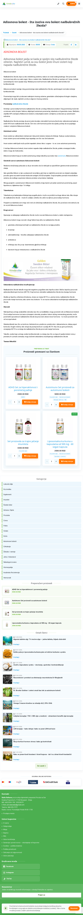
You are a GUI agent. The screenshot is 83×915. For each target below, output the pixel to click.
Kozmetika (7, 489)
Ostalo (5, 531)
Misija (5, 829)
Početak (6, 32)
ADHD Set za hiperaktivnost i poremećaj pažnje (23, 389)
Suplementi (7, 494)
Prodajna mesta (8, 813)
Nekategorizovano (10, 562)
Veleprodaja (7, 826)
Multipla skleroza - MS (60, 400)
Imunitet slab (53, 397)
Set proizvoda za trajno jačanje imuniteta (23, 443)
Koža (5, 536)
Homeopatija (8, 567)
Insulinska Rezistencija (11, 573)
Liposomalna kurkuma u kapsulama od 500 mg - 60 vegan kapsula (60, 444)
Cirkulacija (7, 547)
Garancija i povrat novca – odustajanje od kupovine (21, 843)
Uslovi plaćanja (8, 856)
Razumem (74, 908)
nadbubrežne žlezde (20, 104)
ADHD (23, 397)
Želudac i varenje (9, 552)
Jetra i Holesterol (9, 557)
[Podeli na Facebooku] (71, 44)
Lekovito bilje (8, 484)
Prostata (6, 515)
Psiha (5, 526)
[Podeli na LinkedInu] (76, 44)
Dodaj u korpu (31, 402)
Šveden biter (7, 505)
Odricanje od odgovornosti (12, 852)
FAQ (4, 836)
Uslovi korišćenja (9, 839)
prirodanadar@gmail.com (15, 805)
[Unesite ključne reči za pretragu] (63, 4)
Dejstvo (5, 833)
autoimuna (62, 156)
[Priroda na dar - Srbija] (9, 3)
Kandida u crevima (60, 456)
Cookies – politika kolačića (12, 846)
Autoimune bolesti (64, 397)
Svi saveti (40, 766)
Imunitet (6, 500)
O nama (6, 823)
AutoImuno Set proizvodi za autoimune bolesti (60, 389)
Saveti (14, 32)
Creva (5, 520)
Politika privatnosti (9, 849)
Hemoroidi (7, 578)
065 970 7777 (12, 807)
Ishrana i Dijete (8, 510)
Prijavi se (41, 895)
